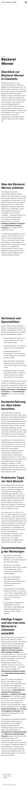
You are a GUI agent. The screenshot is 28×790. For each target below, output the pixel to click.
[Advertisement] (14, 28)
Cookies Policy (7, 774)
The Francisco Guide (8, 2)
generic (3, 56)
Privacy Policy (7, 776)
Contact (5, 777)
